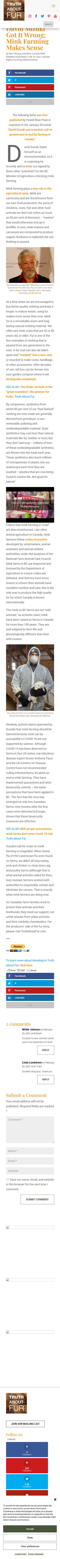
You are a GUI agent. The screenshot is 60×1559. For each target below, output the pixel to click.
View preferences (30, 1546)
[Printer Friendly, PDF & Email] (21, 970)
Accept (30, 1529)
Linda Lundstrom (32, 1062)
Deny (30, 1537)
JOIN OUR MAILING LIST (25, 1423)
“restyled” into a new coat (35, 355)
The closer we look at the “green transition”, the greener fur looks (29, 391)
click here (26, 965)
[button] (55, 1499)
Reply (45, 1050)
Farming (17, 60)
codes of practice (36, 539)
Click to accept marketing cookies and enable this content (30, 505)
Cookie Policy (21, 1554)
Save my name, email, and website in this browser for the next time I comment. (30, 1184)
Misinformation (30, 60)
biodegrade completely (21, 379)
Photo (18, 290)
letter (28, 166)
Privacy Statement (36, 1554)
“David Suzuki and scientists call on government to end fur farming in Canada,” (30, 134)
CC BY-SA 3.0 (35, 293)
